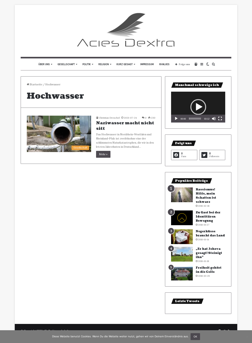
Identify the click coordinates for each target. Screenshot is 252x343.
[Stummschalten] (214, 119)
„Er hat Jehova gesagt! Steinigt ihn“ (209, 253)
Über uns (44, 64)
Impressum (147, 64)
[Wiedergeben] (176, 119)
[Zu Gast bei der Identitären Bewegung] (182, 217)
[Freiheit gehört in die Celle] (182, 273)
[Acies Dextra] (126, 31)
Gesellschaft (66, 64)
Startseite (35, 84)
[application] (198, 107)
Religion (103, 64)
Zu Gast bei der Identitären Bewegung (208, 217)
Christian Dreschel (109, 117)
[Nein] (247, 337)
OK (195, 336)
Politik (86, 64)
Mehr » (103, 154)
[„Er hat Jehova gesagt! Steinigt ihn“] (182, 254)
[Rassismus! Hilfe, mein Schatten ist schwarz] (182, 194)
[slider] (195, 119)
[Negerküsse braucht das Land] (182, 236)
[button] (198, 107)
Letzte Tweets (187, 301)
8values (164, 64)
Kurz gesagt (125, 64)
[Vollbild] (220, 119)
